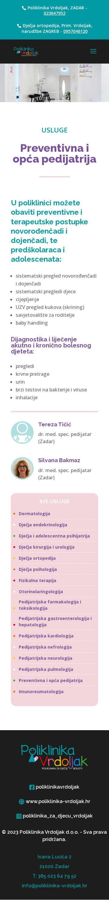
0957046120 (75, 31)
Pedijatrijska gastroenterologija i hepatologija (55, 621)
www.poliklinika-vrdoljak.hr (57, 801)
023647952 (54, 13)
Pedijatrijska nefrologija (45, 647)
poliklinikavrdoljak (57, 787)
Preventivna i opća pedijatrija (51, 680)
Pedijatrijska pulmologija (46, 669)
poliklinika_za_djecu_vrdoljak (57, 816)
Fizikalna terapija (37, 580)
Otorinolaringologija (41, 591)
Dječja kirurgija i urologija (46, 547)
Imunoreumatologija (41, 691)
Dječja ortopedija (37, 558)
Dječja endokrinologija (43, 525)
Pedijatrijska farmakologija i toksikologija (50, 605)
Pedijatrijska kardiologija (46, 636)
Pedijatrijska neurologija (45, 658)
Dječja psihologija (38, 569)
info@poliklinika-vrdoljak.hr (54, 886)
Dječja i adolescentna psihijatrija (54, 536)
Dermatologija (34, 513)
